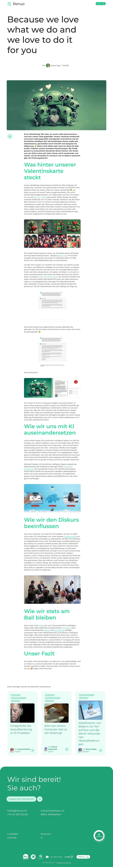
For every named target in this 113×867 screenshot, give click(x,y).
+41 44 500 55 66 (17, 814)
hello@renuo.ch (17, 810)
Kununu (46, 833)
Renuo (19, 4)
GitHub (11, 837)
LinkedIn (12, 833)
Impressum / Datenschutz (63, 862)
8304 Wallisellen (51, 814)
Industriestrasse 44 (52, 810)
